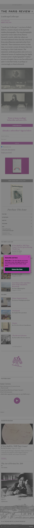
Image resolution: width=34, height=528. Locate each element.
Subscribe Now (17, 269)
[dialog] (17, 264)
